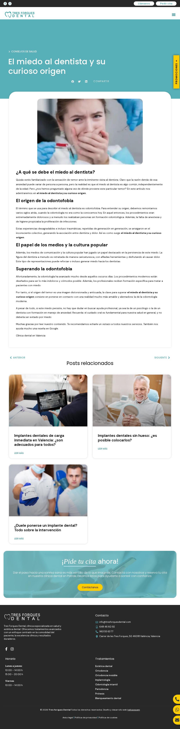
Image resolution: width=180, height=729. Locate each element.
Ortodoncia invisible (106, 675)
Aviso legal (68, 717)
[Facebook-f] (5, 3)
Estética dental (103, 666)
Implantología (102, 679)
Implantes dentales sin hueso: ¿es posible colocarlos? (127, 437)
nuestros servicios (131, 324)
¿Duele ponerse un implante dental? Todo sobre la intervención (45, 527)
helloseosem (133, 709)
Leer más (19, 453)
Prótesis (99, 693)
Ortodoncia (101, 670)
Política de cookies (108, 717)
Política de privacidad (86, 717)
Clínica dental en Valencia (30, 335)
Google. (54, 328)
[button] (173, 14)
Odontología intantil (106, 684)
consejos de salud (24, 51)
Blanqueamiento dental (108, 698)
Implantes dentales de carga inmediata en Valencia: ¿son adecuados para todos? (39, 440)
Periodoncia (101, 689)
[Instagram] (10, 3)
